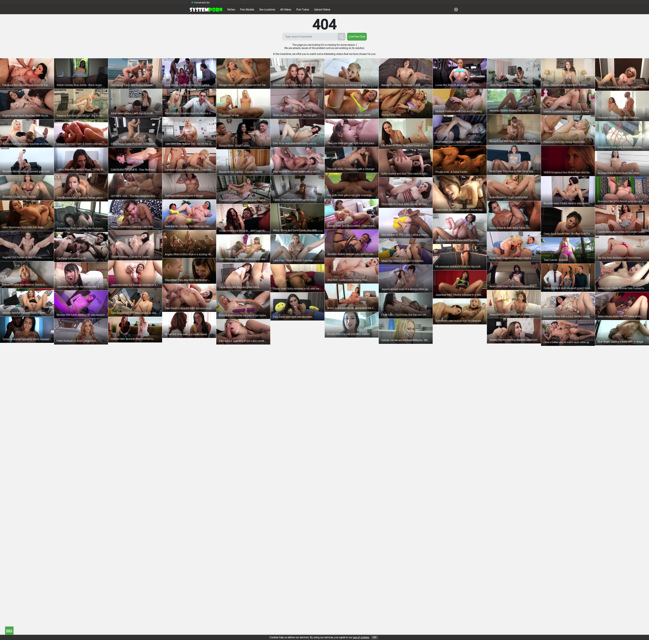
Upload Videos (322, 9)
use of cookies (361, 637)
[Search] (341, 37)
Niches (231, 9)
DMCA (9, 631)
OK (374, 637)
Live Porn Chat (357, 36)
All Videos (285, 9)
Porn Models (247, 9)
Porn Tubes (302, 9)
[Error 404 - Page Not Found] (206, 9)
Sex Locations (267, 9)
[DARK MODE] (456, 10)
